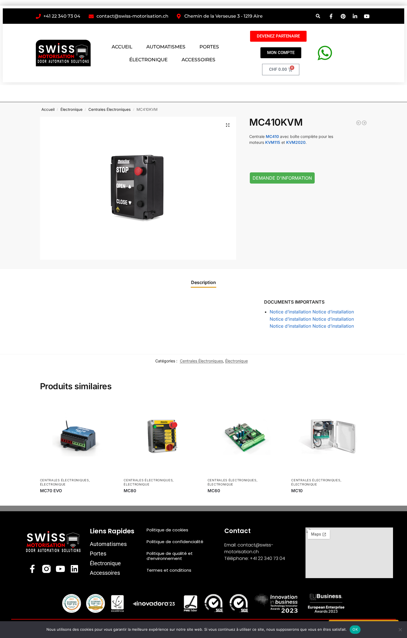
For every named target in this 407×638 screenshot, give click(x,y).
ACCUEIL (122, 47)
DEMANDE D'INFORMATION (282, 178)
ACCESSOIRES (198, 59)
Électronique (71, 109)
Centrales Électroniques (109, 109)
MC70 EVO (51, 490)
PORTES (209, 47)
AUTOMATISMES (165, 47)
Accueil (48, 109)
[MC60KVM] (364, 123)
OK (355, 629)
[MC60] (245, 437)
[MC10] (329, 437)
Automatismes (108, 544)
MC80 (130, 490)
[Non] (400, 629)
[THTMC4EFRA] (358, 123)
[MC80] (161, 437)
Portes (98, 553)
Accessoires (105, 572)
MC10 (297, 490)
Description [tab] (203, 282)
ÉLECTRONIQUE (148, 59)
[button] (318, 16)
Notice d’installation (290, 312)
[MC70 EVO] (78, 437)
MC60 (214, 490)
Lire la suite (77, 500)
